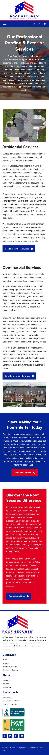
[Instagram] (34, 24)
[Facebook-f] (29, 24)
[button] (5, 24)
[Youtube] (44, 24)
